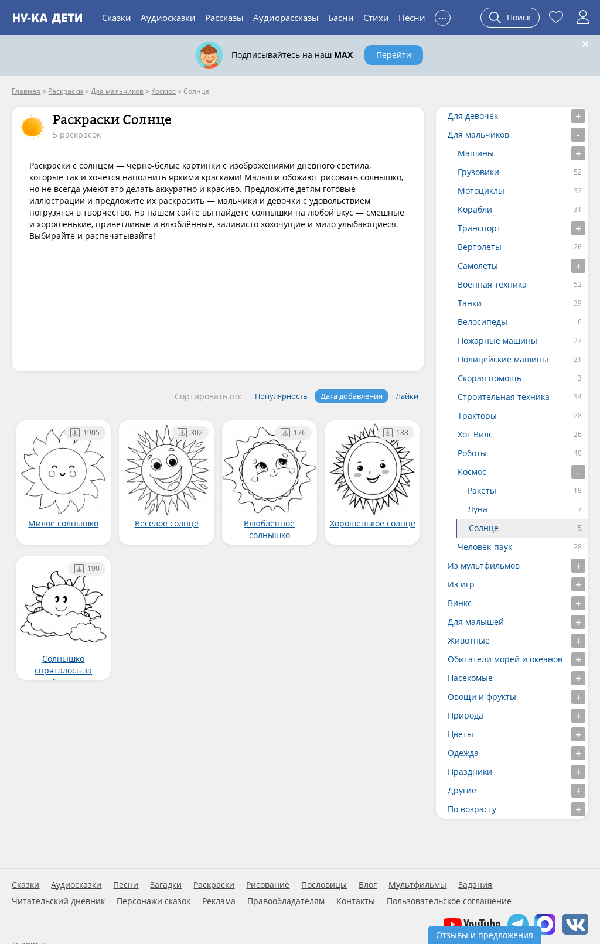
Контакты (355, 901)
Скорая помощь (489, 378)
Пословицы (324, 885)
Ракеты (482, 490)
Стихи (376, 17)
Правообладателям (286, 901)
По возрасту (472, 809)
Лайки (407, 396)
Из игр (461, 584)
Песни (411, 17)
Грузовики (478, 171)
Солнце (484, 527)
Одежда (463, 752)
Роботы (472, 453)
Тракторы (477, 415)
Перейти (393, 54)
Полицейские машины (503, 359)
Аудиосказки (168, 17)
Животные (469, 640)
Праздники (470, 771)
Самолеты (478, 265)
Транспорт (479, 228)
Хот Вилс (475, 434)
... (442, 16)
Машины (476, 153)
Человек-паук (485, 546)
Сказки (116, 17)
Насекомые (470, 677)
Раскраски (213, 885)
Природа (465, 715)
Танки (470, 303)
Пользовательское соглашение (449, 901)
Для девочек (473, 115)
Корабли (475, 209)
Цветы (460, 734)
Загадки (166, 885)
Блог (368, 885)
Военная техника (492, 284)
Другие (462, 790)
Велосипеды (482, 321)
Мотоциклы (481, 190)
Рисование (267, 885)
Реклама (219, 901)
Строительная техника (504, 396)
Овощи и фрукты (482, 696)
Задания (475, 885)
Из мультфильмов (484, 565)
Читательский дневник (58, 901)
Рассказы (224, 17)
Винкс (460, 602)
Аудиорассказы (286, 17)
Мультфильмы (417, 885)
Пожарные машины (497, 340)
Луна (478, 509)
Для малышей (476, 621)
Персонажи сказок (153, 901)
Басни (341, 17)
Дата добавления (352, 396)
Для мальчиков (478, 134)
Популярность (281, 396)
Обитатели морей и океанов (505, 659)
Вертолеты (480, 246)
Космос (472, 471)
